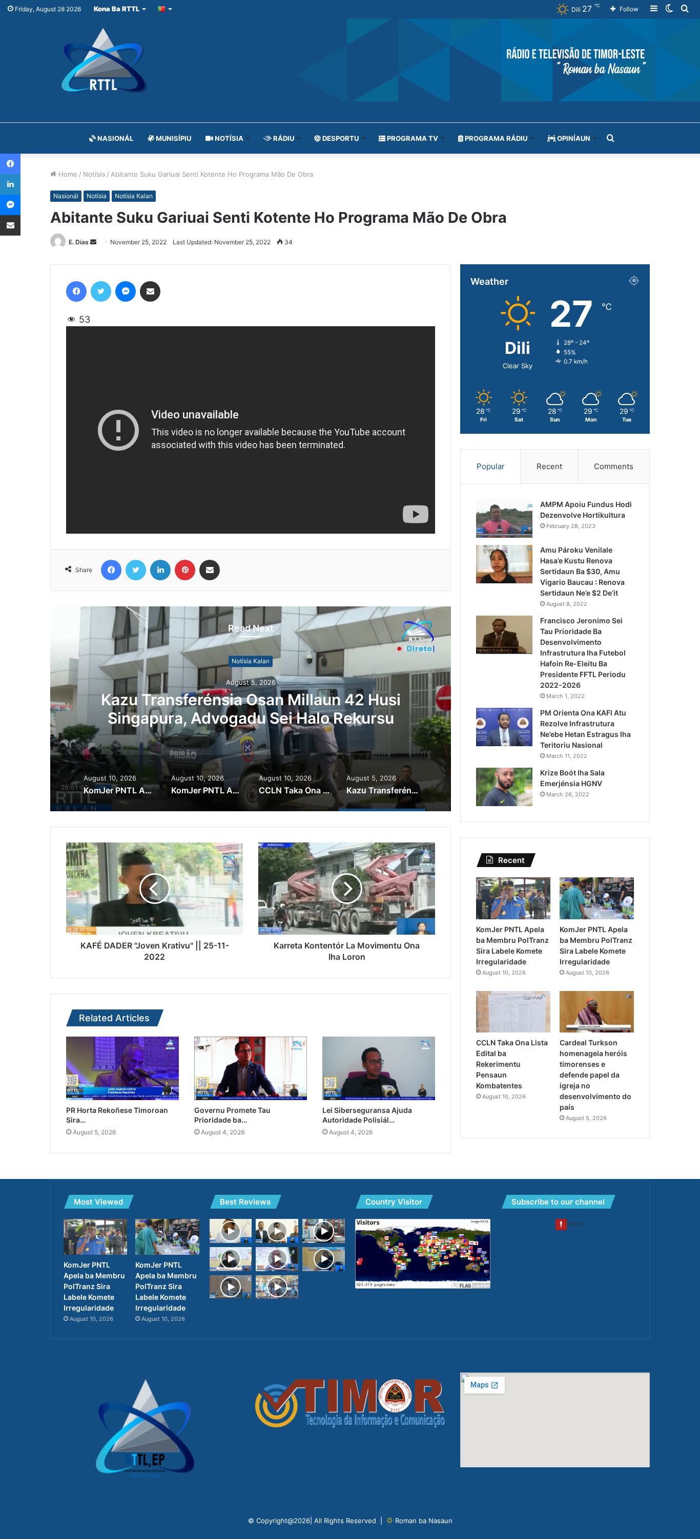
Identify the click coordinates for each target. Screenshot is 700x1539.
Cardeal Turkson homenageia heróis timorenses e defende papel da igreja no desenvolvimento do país (595, 1074)
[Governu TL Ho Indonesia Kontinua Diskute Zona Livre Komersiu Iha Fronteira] (277, 1231)
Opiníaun (572, 138)
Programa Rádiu (495, 138)
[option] (250, 708)
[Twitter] (101, 291)
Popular (491, 466)
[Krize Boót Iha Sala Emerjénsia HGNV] (504, 787)
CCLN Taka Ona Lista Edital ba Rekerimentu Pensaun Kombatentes (512, 1064)
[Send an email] (93, 242)
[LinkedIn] (160, 570)
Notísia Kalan (134, 196)
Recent (549, 466)
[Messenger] (125, 291)
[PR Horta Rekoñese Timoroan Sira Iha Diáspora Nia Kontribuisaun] (122, 1068)
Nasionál (114, 138)
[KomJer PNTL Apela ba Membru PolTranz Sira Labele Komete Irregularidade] (513, 898)
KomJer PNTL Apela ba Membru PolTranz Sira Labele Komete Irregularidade (251, 709)
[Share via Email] (150, 291)
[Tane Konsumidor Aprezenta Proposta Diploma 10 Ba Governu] (231, 1231)
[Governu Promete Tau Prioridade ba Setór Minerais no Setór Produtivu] (250, 1068)
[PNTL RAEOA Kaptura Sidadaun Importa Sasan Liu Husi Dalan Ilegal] (323, 1259)
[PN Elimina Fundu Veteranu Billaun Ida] (231, 1287)
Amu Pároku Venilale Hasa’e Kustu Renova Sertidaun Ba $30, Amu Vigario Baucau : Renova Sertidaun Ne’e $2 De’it (582, 571)
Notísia (228, 138)
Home (66, 174)
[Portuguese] (165, 9)
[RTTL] (350, 59)
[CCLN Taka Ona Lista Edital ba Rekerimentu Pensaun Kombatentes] (513, 1012)
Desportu (340, 138)
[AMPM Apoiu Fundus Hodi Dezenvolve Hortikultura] (504, 518)
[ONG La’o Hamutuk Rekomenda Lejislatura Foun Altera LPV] (231, 1259)
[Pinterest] (185, 570)
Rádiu (283, 138)
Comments (613, 466)
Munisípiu (172, 138)
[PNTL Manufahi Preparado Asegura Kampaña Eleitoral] (323, 1231)
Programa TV (411, 138)
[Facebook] (76, 291)
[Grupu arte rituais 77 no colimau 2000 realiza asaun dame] (277, 1287)
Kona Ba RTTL (116, 9)
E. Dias (79, 242)
